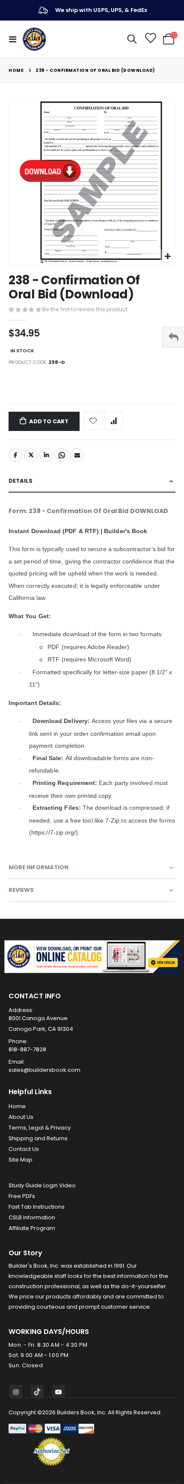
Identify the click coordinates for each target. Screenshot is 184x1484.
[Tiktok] (37, 1391)
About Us (21, 1117)
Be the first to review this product (85, 309)
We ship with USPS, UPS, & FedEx (101, 10)
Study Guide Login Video (42, 1185)
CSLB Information (32, 1217)
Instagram (15, 1391)
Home (16, 70)
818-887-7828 (27, 1049)
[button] (167, 256)
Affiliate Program (32, 1228)
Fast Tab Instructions (37, 1207)
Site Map (21, 1160)
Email (77, 455)
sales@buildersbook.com (44, 1070)
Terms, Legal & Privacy (40, 1128)
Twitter (31, 455)
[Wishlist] (150, 39)
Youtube (58, 1391)
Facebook (15, 455)
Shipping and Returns (38, 1138)
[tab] (92, 481)
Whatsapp (61, 455)
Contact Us (24, 1149)
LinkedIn (46, 455)
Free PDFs (22, 1196)
